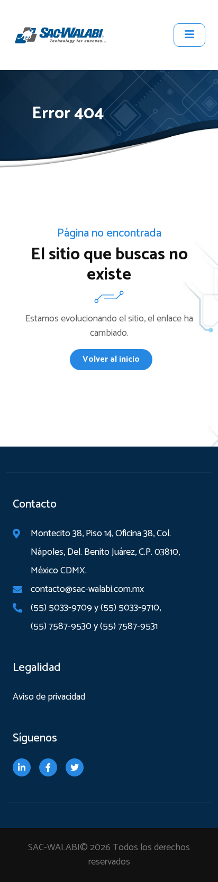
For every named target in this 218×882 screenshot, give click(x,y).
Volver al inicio (111, 359)
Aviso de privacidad (49, 697)
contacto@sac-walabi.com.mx (87, 589)
